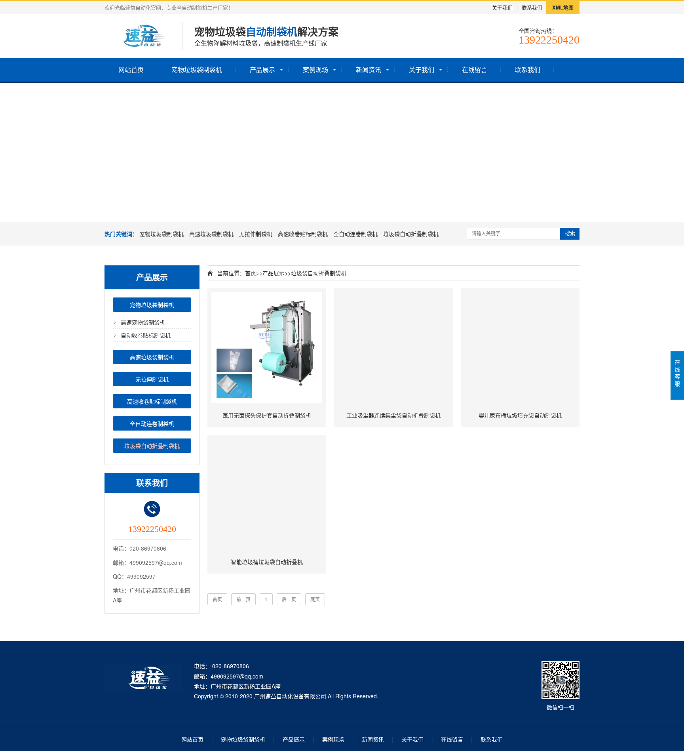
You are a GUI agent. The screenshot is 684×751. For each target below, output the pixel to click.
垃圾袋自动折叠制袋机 (411, 234)
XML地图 (563, 7)
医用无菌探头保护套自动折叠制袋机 (266, 415)
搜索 (570, 233)
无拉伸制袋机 (255, 234)
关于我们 (502, 7)
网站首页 (131, 69)
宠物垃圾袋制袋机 (196, 69)
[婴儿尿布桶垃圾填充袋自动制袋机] (520, 347)
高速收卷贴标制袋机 (303, 234)
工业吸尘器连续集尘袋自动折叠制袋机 (393, 415)
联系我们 (532, 7)
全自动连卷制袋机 (355, 234)
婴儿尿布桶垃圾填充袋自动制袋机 (520, 415)
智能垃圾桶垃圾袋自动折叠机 (267, 562)
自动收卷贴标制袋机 (146, 335)
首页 (250, 273)
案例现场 (315, 69)
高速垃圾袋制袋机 (211, 234)
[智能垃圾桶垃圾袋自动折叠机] (266, 494)
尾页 (315, 599)
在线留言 (474, 69)
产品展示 (262, 69)
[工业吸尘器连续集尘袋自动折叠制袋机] (393, 347)
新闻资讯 (368, 69)
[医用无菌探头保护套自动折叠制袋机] (266, 347)
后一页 (289, 599)
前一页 (243, 599)
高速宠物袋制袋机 (143, 322)
